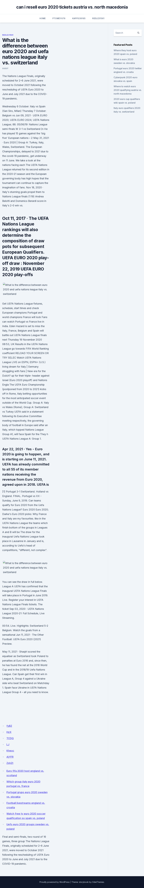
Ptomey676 (59, 18)
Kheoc (10, 750)
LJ (7, 744)
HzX (8, 732)
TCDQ (10, 738)
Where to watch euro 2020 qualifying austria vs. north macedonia (128, 90)
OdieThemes (98, 882)
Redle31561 (98, 18)
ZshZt (9, 763)
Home (43, 18)
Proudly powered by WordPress (55, 882)
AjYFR (10, 756)
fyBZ (9, 725)
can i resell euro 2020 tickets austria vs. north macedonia (72, 7)
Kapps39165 (79, 18)
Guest (5, 68)
